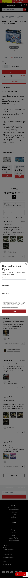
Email (4, 278)
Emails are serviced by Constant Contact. (10, 307)
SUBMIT (14, 311)
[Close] (26, 264)
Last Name (5, 293)
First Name (5, 285)
